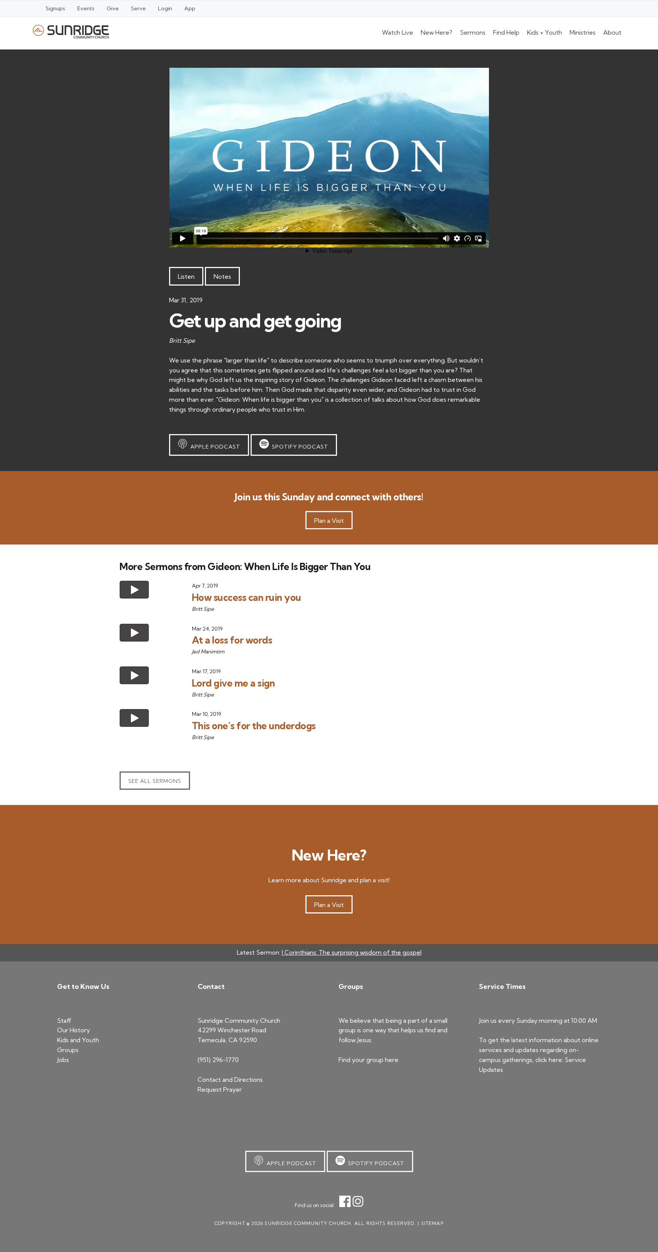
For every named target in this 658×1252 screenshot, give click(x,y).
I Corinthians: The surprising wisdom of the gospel (352, 952)
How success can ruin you (246, 597)
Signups (55, 8)
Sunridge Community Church (71, 31)
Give (113, 8)
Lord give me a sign (233, 683)
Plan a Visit (329, 520)
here (391, 1060)
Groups (67, 1050)
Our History (73, 1030)
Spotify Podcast (298, 446)
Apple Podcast (213, 446)
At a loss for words (232, 640)
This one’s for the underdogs (254, 725)
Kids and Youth (78, 1040)
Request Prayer (220, 1089)
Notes (222, 276)
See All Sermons (154, 781)
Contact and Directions (230, 1079)
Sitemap (432, 1223)
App (189, 8)
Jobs (63, 1060)
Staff (64, 1020)
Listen (186, 276)
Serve (138, 8)
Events (85, 8)
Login (165, 8)
